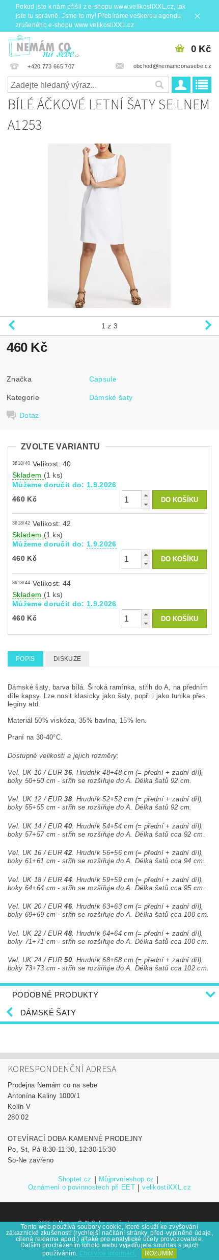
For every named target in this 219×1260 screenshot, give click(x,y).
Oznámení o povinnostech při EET (81, 1187)
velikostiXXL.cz (166, 1187)
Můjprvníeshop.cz (126, 1179)
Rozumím (159, 1253)
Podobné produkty (55, 994)
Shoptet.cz (75, 1179)
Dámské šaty (111, 397)
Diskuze (67, 658)
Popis (25, 658)
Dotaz (29, 415)
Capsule (103, 379)
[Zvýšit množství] (145, 495)
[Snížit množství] (145, 504)
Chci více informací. (107, 1253)
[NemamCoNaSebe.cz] (44, 45)
